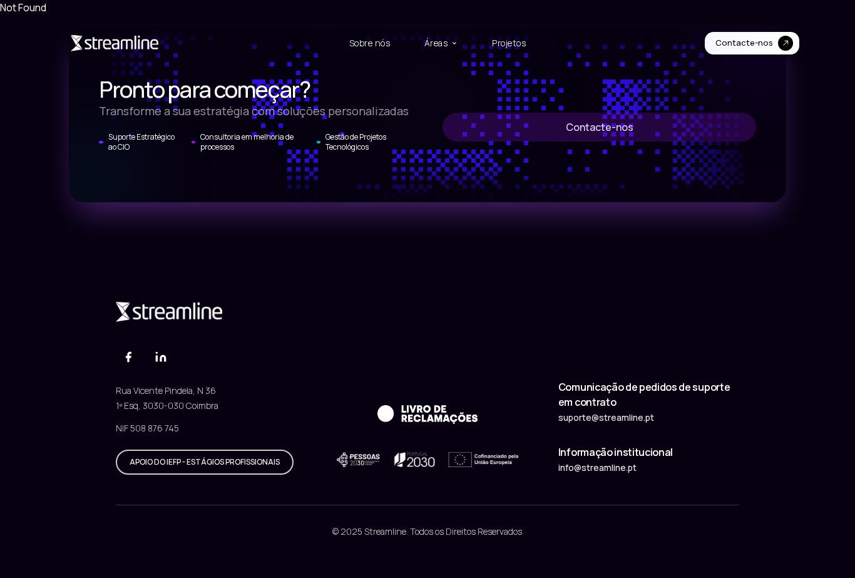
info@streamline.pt (597, 467)
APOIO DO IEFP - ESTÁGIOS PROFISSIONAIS (205, 462)
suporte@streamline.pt (606, 417)
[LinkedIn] (160, 356)
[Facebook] (128, 356)
